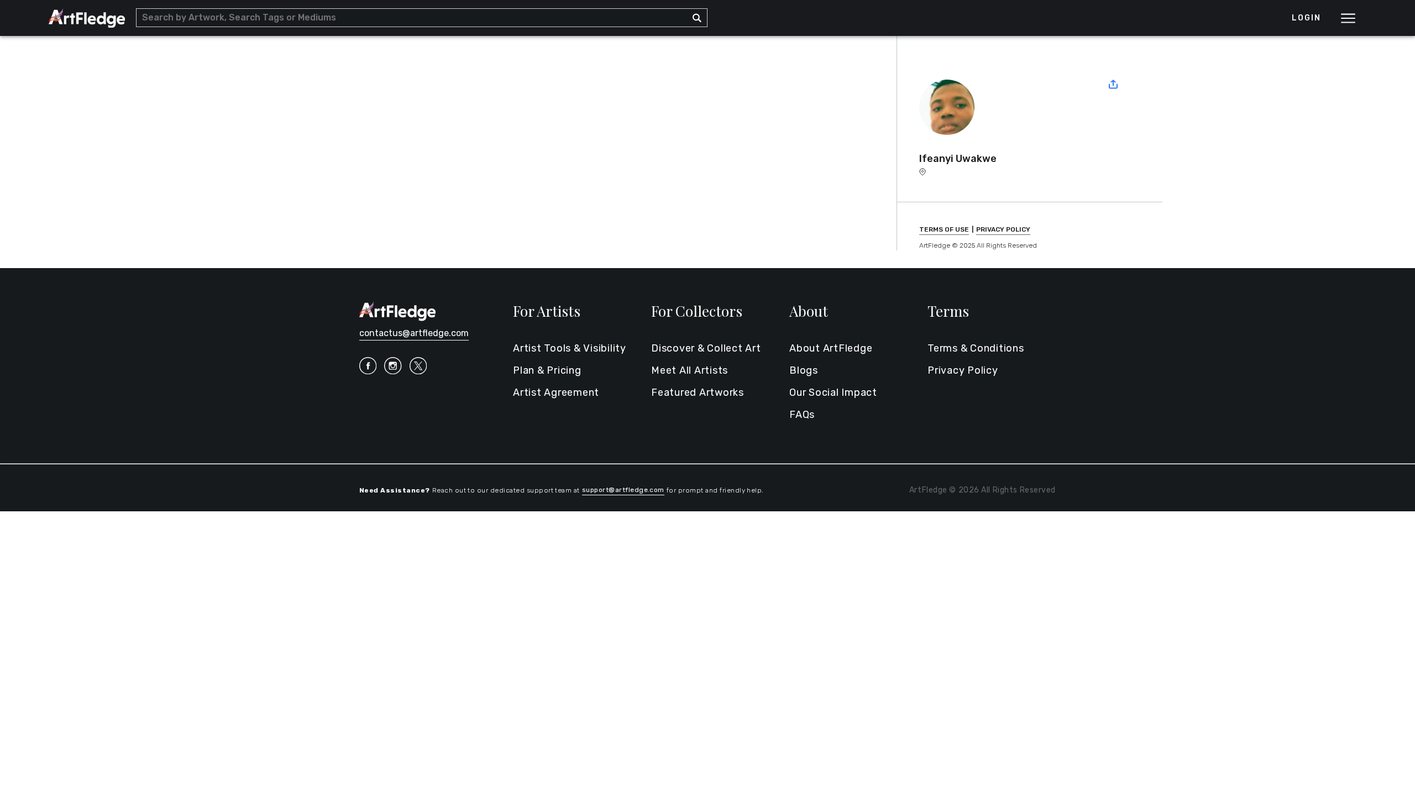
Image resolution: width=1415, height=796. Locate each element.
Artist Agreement (556, 392)
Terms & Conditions (975, 348)
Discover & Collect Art (706, 348)
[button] (1306, 18)
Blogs (803, 370)
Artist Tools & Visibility (569, 348)
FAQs (802, 415)
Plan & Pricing (547, 370)
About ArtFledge (830, 348)
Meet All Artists (689, 370)
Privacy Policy (962, 370)
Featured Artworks (697, 392)
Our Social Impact (833, 392)
